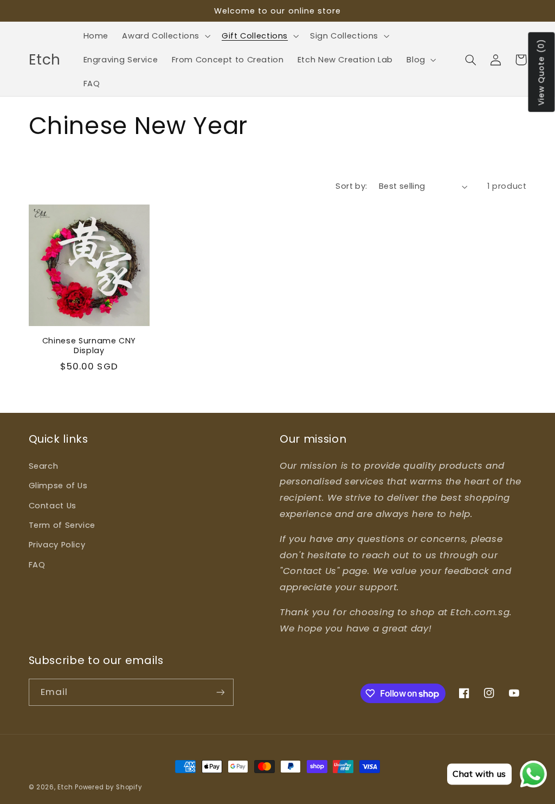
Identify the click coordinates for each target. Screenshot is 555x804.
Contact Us (52, 505)
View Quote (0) (541, 72)
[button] (165, 36)
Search (44, 466)
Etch (65, 787)
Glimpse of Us (58, 485)
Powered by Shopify (108, 787)
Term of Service (62, 525)
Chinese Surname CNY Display (89, 346)
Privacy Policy (57, 544)
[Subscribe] (220, 692)
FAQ (37, 564)
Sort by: (351, 186)
